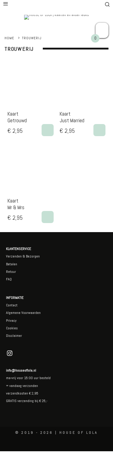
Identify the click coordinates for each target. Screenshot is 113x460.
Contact (11, 305)
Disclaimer (14, 335)
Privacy (11, 320)
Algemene (13, 312)
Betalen (11, 264)
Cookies (12, 328)
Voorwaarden (30, 312)
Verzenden (14, 256)
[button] (48, 130)
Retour (11, 271)
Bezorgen (33, 256)
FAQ (9, 279)
